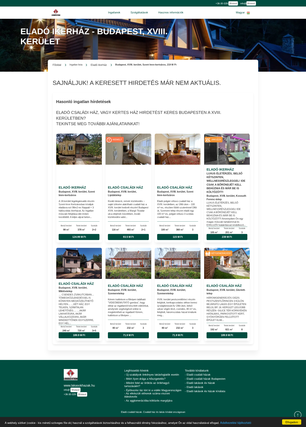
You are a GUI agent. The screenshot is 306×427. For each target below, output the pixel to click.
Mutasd (233, 3)
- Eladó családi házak (198, 374)
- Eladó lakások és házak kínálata (205, 391)
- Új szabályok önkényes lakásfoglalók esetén (151, 374)
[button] (114, 12)
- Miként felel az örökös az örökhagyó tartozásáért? (146, 384)
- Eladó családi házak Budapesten (205, 378)
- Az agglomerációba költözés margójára (148, 400)
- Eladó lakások (194, 387)
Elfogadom (291, 422)
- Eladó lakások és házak (200, 382)
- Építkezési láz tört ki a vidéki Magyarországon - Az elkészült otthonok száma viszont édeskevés (152, 393)
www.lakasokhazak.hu (79, 385)
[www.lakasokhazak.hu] (55, 12)
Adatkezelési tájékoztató (235, 422)
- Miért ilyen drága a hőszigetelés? (144, 378)
